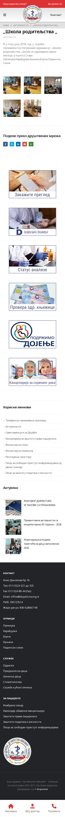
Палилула (9, 625)
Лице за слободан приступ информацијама (30, 727)
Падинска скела (13, 647)
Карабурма (10, 631)
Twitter (12, 144)
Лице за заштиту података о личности (29, 473)
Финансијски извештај (19, 450)
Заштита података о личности (22, 722)
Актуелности (55, 3)
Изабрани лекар (13, 705)
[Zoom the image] (17, 738)
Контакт (56, 15)
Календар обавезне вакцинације (23, 711)
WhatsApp (31, 144)
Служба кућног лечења (17, 687)
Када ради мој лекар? (15, 3)
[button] (5, 15)
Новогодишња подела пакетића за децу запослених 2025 (41, 543)
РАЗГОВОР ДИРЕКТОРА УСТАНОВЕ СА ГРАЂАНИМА (39, 503)
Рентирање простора (18, 457)
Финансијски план (17, 445)
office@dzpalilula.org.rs (25, 596)
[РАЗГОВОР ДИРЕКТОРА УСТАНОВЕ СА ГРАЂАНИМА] (13, 507)
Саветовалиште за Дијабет (21, 432)
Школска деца (12, 676)
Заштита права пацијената (20, 716)
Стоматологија (12, 682)
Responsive (42, 789)
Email (24, 144)
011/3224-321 (17, 585)
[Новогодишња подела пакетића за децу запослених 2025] (13, 546)
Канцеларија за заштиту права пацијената (31, 438)
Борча (7, 636)
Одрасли (8, 665)
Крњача (8, 642)
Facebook (5, 144)
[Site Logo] (32, 14)
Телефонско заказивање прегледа (26, 420)
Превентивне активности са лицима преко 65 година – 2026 (43, 522)
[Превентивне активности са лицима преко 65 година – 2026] (13, 527)
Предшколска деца (15, 671)
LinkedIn (18, 144)
